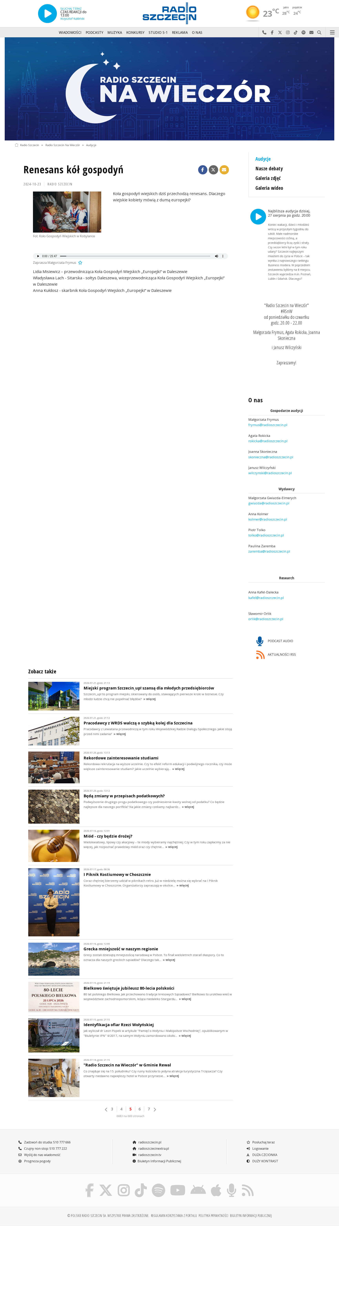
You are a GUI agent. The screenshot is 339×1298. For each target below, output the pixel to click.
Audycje (91, 145)
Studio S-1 (158, 32)
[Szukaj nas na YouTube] (178, 1184)
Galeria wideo (269, 188)
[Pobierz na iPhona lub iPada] (216, 1184)
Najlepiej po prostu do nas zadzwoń (264, 32)
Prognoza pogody (37, 1161)
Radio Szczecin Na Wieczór (62, 145)
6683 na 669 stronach (130, 1116)
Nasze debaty (269, 168)
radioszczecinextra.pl (153, 1148)
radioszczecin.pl (149, 1142)
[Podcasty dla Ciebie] (231, 1184)
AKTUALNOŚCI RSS (281, 654)
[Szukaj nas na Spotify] (158, 1184)
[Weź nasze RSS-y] (247, 1184)
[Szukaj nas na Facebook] (90, 1184)
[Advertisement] (52, 1259)
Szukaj (319, 32)
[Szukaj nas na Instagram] (123, 1184)
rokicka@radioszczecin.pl (268, 441)
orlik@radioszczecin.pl (265, 619)
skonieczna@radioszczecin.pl (270, 457)
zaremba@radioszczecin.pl (269, 551)
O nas (197, 32)
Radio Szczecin (29, 145)
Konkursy (135, 32)
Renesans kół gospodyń (74, 169)
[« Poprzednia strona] (106, 1109)
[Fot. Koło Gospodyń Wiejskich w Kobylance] (67, 212)
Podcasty (94, 32)
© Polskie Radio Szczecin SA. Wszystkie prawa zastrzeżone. (108, 1215)
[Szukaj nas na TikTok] (140, 1184)
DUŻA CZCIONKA (264, 1155)
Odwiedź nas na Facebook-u (272, 32)
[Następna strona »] (154, 1109)
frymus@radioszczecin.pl (267, 425)
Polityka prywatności (214, 1215)
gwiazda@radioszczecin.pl (268, 503)
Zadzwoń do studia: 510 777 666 (47, 1142)
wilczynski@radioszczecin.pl (270, 473)
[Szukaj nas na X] (106, 1184)
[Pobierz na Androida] (198, 1184)
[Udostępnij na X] (213, 170)
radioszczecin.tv (149, 1155)
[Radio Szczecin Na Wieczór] (169, 88)
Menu (332, 32)
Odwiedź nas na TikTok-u (296, 32)
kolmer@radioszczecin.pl (267, 519)
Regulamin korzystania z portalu (174, 1215)
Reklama (180, 32)
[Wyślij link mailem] (224, 170)
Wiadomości (70, 32)
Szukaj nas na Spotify (303, 32)
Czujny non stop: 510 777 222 (45, 1148)
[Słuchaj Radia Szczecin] (47, 13)
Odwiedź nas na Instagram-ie (288, 32)
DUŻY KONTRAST (265, 1161)
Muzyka (115, 32)
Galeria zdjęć (268, 178)
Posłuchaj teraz (263, 1142)
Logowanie (260, 1148)
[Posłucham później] (79, 262)
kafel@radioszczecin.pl (266, 597)
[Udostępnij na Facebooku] (203, 170)
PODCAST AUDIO (280, 641)
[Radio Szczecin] (169, 13)
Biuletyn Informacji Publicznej (159, 1161)
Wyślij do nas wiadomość (311, 32)
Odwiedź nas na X (280, 32)
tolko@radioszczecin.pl (266, 535)
